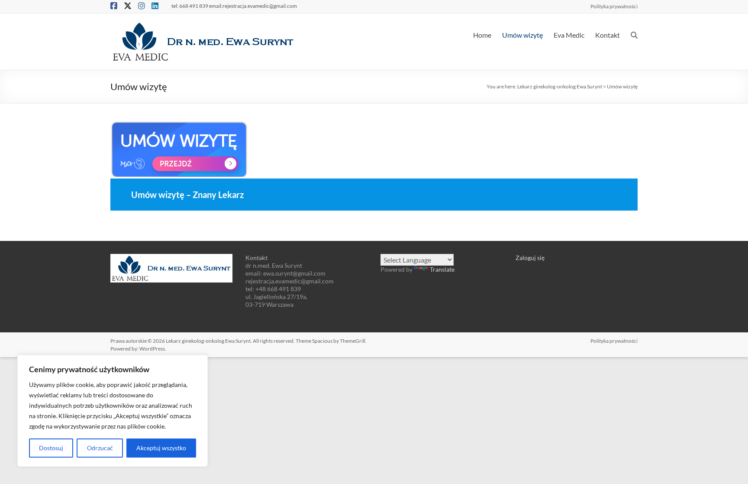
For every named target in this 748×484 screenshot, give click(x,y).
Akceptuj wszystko (161, 448)
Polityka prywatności (614, 6)
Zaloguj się (530, 257)
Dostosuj (51, 448)
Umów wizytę (522, 35)
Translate (442, 269)
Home (482, 35)
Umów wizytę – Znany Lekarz (187, 194)
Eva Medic (569, 35)
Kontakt (607, 35)
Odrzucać (100, 448)
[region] (112, 411)
